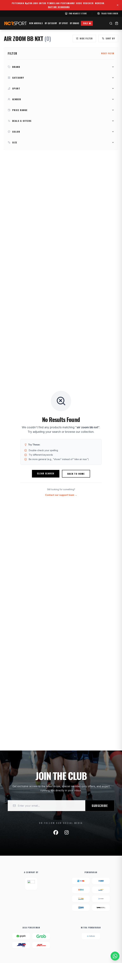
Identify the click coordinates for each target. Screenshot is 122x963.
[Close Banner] (117, 5)
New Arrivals (36, 23)
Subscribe (100, 806)
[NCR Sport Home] (15, 23)
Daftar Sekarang (59, 7)
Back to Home (76, 473)
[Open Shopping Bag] (116, 23)
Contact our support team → (61, 495)
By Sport (63, 23)
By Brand (74, 23)
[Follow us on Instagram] (66, 832)
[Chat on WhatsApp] (115, 956)
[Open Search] (110, 23)
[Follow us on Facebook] (55, 832)
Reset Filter (107, 53)
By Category (51, 23)
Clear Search (45, 473)
